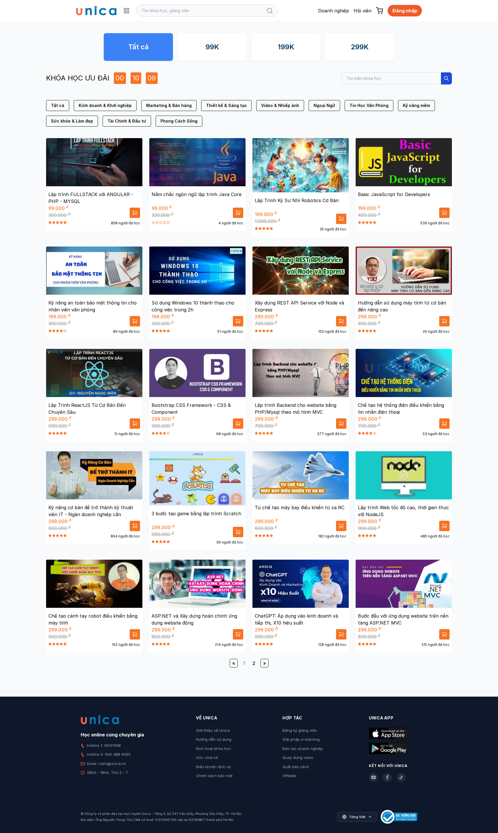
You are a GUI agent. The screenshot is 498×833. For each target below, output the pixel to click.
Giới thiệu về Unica (213, 730)
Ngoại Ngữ (324, 105)
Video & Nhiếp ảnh (280, 105)
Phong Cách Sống (179, 121)
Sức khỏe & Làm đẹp (72, 121)
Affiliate (289, 775)
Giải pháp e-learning (301, 739)
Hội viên (362, 11)
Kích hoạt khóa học (213, 748)
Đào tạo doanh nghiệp (302, 748)
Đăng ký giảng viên (299, 730)
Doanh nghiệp (333, 11)
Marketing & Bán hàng (169, 105)
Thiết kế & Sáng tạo (226, 105)
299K (360, 47)
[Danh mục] (126, 10)
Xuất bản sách (295, 766)
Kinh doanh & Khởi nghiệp (105, 105)
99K (212, 47)
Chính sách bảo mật (214, 775)
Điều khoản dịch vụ (213, 766)
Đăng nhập (404, 11)
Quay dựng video (297, 757)
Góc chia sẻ (207, 757)
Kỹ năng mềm (416, 105)
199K (286, 47)
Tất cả (138, 47)
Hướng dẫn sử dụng (213, 739)
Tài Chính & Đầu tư (126, 121)
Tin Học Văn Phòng (369, 105)
